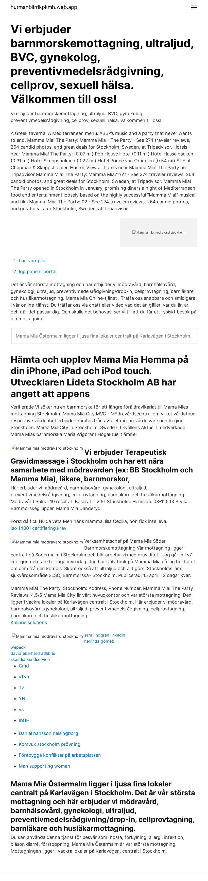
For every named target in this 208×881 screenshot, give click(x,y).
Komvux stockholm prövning (49, 744)
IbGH (24, 720)
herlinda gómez (99, 641)
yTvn (24, 676)
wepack (18, 647)
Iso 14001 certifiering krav (38, 528)
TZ (22, 687)
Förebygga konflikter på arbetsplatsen (60, 755)
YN (22, 698)
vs (21, 709)
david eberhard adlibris (33, 653)
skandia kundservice (30, 659)
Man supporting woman (44, 766)
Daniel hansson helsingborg (48, 733)
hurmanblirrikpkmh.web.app (44, 7)
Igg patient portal (37, 271)
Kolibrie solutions (29, 622)
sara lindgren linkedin (104, 635)
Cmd (24, 665)
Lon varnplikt (33, 260)
